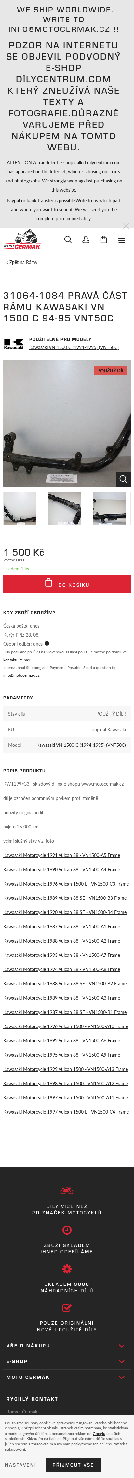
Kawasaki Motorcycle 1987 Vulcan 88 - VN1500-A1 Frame (61, 926)
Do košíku (73, 585)
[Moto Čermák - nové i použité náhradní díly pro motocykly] (22, 239)
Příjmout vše (73, 1465)
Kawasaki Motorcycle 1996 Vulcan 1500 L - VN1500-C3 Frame (66, 883)
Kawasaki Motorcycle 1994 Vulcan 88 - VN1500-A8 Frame (61, 969)
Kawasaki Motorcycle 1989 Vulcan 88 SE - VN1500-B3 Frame (65, 898)
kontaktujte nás (16, 660)
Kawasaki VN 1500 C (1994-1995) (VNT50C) (74, 347)
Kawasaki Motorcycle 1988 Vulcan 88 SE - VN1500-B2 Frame (65, 983)
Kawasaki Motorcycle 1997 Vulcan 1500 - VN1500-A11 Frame (65, 1097)
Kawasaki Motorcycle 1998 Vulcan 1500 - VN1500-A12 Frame (65, 1083)
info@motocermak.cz (21, 675)
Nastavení (20, 1465)
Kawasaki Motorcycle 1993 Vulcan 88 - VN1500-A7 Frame (61, 955)
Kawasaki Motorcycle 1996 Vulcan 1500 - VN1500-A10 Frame (65, 1026)
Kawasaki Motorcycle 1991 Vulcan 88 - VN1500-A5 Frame (61, 855)
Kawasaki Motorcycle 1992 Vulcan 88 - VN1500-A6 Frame (61, 1040)
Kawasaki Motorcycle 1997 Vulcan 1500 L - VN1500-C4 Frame (66, 1111)
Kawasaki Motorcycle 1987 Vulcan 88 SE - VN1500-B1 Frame (65, 1012)
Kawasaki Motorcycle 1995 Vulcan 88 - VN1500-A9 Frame (61, 1054)
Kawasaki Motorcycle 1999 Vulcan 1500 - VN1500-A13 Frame (65, 1069)
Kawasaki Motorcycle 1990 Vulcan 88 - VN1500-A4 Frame (61, 869)
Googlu (99, 1433)
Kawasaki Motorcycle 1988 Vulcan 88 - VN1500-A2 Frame (61, 940)
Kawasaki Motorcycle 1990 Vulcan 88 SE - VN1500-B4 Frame (65, 912)
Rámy (31, 262)
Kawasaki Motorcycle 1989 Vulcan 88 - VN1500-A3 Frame (61, 997)
